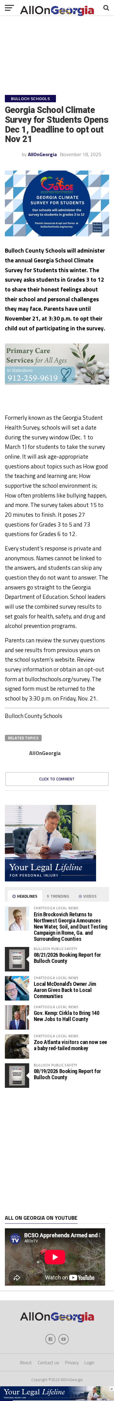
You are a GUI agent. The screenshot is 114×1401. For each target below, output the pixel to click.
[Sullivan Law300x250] (50, 879)
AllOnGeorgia (42, 154)
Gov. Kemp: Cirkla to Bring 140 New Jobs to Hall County (66, 1016)
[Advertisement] (57, 1151)
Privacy (72, 1362)
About (26, 1362)
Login (90, 1362)
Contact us (48, 1362)
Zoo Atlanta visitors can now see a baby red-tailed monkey (70, 1045)
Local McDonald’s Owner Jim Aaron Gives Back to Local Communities (65, 990)
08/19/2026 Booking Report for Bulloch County (67, 1074)
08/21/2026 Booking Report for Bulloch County (67, 958)
